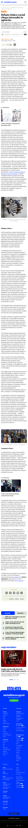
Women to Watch (19, 778)
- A (3, 44)
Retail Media (18, 725)
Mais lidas (20, 613)
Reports (4, 736)
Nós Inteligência (19, 745)
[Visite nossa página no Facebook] (7, 825)
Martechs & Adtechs (20, 730)
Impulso (17, 741)
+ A (5, 44)
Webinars (4, 731)
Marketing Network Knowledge (6, 784)
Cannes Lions (5, 741)
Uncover (17, 754)
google (22, 599)
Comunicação (7, 7)
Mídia (4, 716)
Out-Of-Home (19, 729)
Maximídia (5, 751)
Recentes (7, 613)
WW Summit (5, 748)
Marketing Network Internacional (6, 798)
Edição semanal (19, 777)
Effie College (5, 804)
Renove (17, 769)
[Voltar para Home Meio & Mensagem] (12, 2)
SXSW (4, 742)
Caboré (4, 754)
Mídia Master (5, 773)
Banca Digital (5, 733)
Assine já (14, 700)
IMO (17, 736)
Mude (17, 755)
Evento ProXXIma (6, 749)
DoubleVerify (18, 758)
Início (2, 7)
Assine (17, 767)
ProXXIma (5, 722)
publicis (17, 599)
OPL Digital (18, 740)
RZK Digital (18, 757)
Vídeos (4, 729)
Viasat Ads (18, 750)
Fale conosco (18, 774)
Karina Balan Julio (6, 39)
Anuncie (17, 770)
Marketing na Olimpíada (18, 715)
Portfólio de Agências (7, 735)
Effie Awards (5, 753)
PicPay (17, 743)
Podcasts (4, 728)
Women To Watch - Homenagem (6, 788)
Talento (17, 721)
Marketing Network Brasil (8, 777)
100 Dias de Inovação (20, 713)
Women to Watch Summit (8, 769)
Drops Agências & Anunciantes (19, 718)
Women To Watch (6, 723)
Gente (4, 718)
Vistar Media (18, 747)
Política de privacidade (20, 772)
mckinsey (11, 599)
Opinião (4, 720)
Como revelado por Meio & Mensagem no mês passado (13, 173)
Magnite (17, 752)
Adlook (17, 760)
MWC (4, 744)
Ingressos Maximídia (18, 783)
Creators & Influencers (20, 727)
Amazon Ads (18, 738)
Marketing (5, 715)
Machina (18, 748)
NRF (4, 746)
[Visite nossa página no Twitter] (10, 825)
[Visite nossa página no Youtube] (20, 825)
